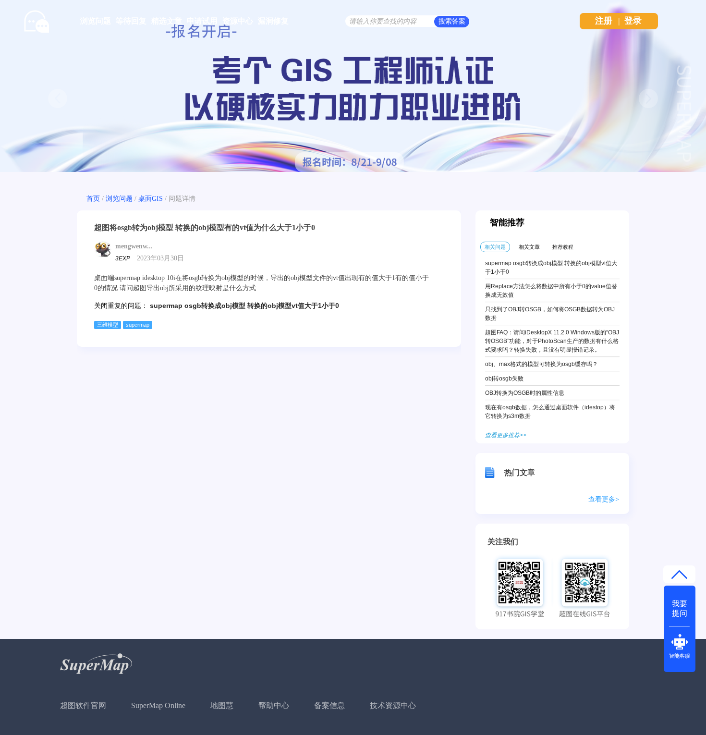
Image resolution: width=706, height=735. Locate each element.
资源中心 (237, 21)
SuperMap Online (158, 705)
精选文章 (166, 21)
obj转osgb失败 (504, 378)
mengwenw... (134, 246)
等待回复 (131, 21)
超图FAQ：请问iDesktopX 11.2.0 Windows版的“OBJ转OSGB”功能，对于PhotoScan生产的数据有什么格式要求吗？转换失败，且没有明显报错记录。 (552, 341)
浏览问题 (95, 21)
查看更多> (603, 499)
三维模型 (107, 325)
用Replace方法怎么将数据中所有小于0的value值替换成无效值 (551, 290)
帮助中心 (273, 705)
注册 (603, 20)
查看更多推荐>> (505, 435)
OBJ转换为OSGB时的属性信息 (524, 393)
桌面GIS (150, 198)
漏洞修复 (273, 21)
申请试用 (202, 21)
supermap (137, 325)
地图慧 (221, 705)
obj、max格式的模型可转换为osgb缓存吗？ (541, 364)
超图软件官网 (83, 705)
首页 (93, 198)
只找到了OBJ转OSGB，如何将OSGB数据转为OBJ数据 (550, 313)
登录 (633, 20)
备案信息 (329, 705)
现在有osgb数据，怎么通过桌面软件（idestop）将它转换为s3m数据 (550, 411)
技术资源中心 (393, 705)
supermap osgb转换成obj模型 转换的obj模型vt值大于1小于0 (244, 305)
